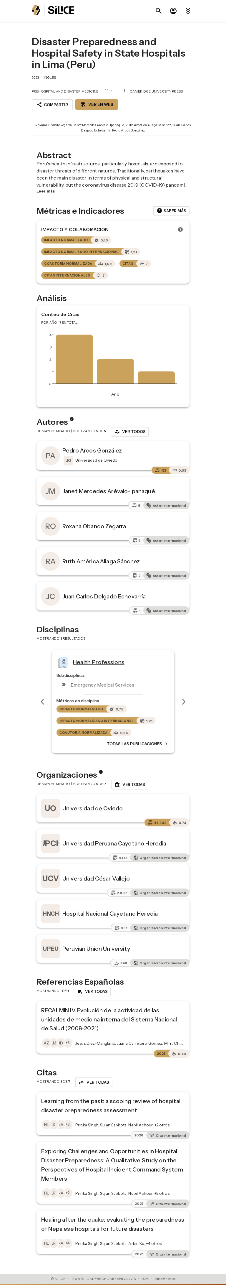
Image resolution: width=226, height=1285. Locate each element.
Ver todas (129, 784)
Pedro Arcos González (128, 130)
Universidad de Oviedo (92, 808)
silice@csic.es (165, 1279)
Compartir (52, 104)
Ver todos (130, 431)
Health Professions (98, 662)
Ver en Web (96, 104)
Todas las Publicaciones (137, 744)
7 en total (68, 322)
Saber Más (171, 210)
